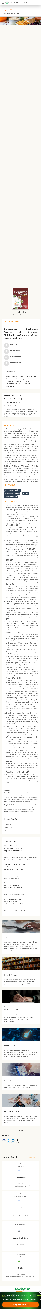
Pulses (25, 493)
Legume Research (11, 10)
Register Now (19, 1304)
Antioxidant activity (13, 490)
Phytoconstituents (12, 493)
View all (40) (34, 1157)
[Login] (27, 2)
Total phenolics (11, 497)
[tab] (21, 371)
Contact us (21, 1130)
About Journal (8, 13)
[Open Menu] (3, 2)
